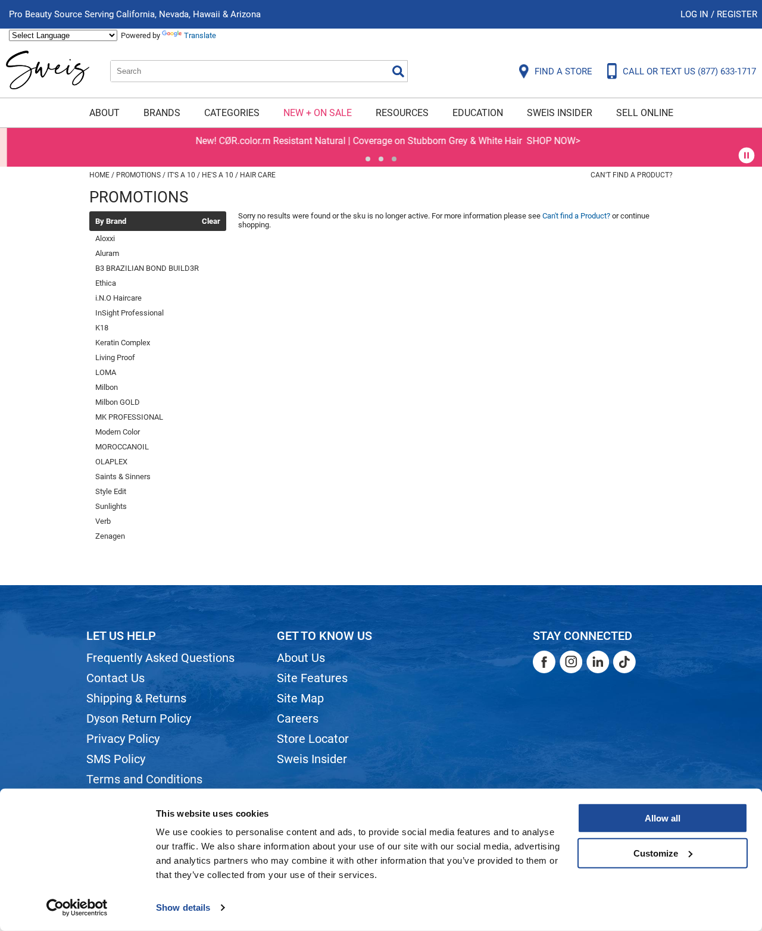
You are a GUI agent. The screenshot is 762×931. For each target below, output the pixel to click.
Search (398, 71)
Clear (211, 221)
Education (477, 112)
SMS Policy (115, 759)
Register (737, 14)
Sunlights (111, 506)
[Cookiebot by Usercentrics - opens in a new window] (77, 908)
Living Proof (115, 357)
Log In (695, 14)
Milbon (106, 387)
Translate (200, 35)
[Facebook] (544, 662)
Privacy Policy (123, 739)
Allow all (662, 818)
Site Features (312, 678)
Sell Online (644, 112)
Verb (103, 521)
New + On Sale (317, 112)
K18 (101, 327)
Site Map (300, 698)
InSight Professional (129, 312)
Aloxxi (105, 238)
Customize (655, 853)
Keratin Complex (122, 342)
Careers (297, 718)
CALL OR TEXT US (689, 71)
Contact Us (115, 678)
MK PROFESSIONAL (129, 417)
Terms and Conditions (144, 779)
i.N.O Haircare (118, 297)
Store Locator (313, 739)
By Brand (110, 221)
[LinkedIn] (597, 662)
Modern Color (117, 431)
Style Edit (110, 491)
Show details (183, 907)
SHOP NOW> (546, 140)
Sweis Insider (559, 112)
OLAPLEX (111, 461)
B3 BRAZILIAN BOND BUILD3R (147, 268)
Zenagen (110, 536)
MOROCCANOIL (122, 446)
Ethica (105, 283)
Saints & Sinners (123, 476)
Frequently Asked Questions (160, 658)
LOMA (105, 372)
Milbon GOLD (117, 402)
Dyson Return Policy (138, 718)
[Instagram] (571, 662)
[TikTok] (624, 662)
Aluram (107, 253)
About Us (301, 658)
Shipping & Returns (136, 698)
